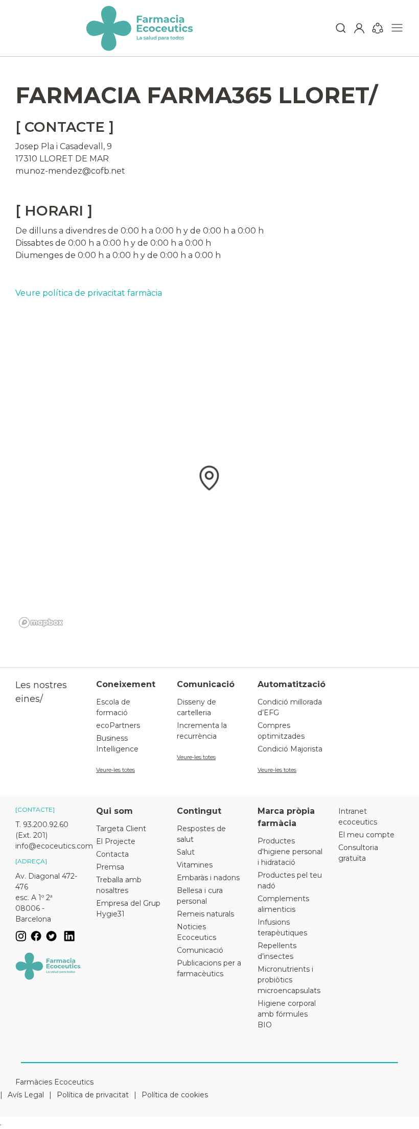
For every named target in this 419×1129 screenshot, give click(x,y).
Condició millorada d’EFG (290, 707)
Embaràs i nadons (208, 877)
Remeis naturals (205, 914)
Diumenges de (45, 255)
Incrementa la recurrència (202, 731)
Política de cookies (175, 1094)
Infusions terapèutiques (282, 927)
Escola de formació (113, 707)
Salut (186, 852)
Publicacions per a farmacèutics (209, 968)
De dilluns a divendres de (67, 231)
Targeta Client (121, 828)
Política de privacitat (93, 1094)
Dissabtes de (40, 243)
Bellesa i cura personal (200, 896)
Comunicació (200, 950)
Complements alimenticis (283, 904)
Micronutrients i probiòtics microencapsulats (289, 980)
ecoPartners (118, 725)
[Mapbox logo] (40, 622)
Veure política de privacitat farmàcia (88, 293)
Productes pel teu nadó (290, 880)
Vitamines (195, 864)
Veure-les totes (115, 769)
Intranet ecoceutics (357, 817)
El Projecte (115, 841)
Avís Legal (26, 1094)
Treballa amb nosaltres (119, 885)
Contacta (112, 854)
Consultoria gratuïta (358, 853)
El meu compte (366, 834)
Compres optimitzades (281, 731)
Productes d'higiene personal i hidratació (290, 851)
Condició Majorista (290, 749)
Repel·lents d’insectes (277, 951)
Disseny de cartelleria (196, 707)
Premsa (110, 867)
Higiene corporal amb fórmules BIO (287, 1014)
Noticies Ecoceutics (196, 932)
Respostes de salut (201, 834)
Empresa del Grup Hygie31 (128, 909)
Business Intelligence (117, 744)
